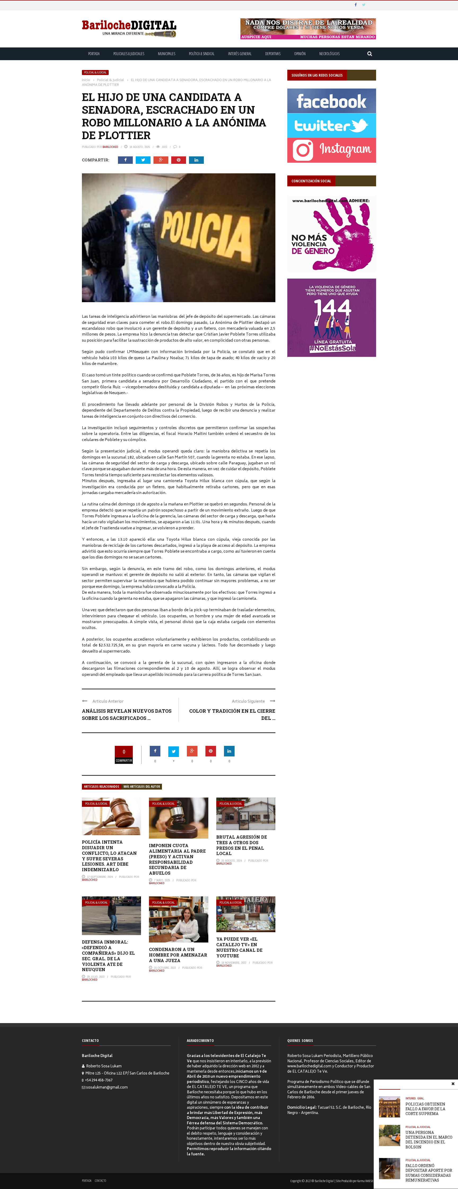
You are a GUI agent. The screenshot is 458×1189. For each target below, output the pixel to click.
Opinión (300, 53)
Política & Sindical (201, 53)
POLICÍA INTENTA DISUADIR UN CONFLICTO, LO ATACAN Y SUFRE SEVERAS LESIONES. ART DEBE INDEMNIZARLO (109, 855)
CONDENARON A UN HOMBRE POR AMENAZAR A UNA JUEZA (178, 954)
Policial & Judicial (95, 72)
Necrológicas (329, 53)
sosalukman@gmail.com (107, 1088)
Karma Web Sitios (366, 1180)
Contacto (100, 1180)
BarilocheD (110, 147)
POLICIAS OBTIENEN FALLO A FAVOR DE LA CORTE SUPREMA (425, 1109)
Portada (94, 53)
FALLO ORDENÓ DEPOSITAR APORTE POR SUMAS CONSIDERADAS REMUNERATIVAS (429, 1173)
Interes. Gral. (415, 1098)
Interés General (240, 53)
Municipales (166, 53)
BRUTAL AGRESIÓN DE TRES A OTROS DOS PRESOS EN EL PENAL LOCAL (241, 845)
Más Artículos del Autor (142, 786)
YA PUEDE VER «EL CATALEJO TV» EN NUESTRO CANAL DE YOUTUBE (239, 947)
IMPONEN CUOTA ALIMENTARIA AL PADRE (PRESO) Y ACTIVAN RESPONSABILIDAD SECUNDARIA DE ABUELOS (177, 859)
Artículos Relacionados (101, 786)
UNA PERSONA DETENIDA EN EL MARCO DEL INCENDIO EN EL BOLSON (429, 1140)
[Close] (453, 1085)
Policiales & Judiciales (128, 53)
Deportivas (272, 53)
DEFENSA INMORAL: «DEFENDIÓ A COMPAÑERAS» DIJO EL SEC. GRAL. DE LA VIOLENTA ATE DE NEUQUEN (108, 955)
